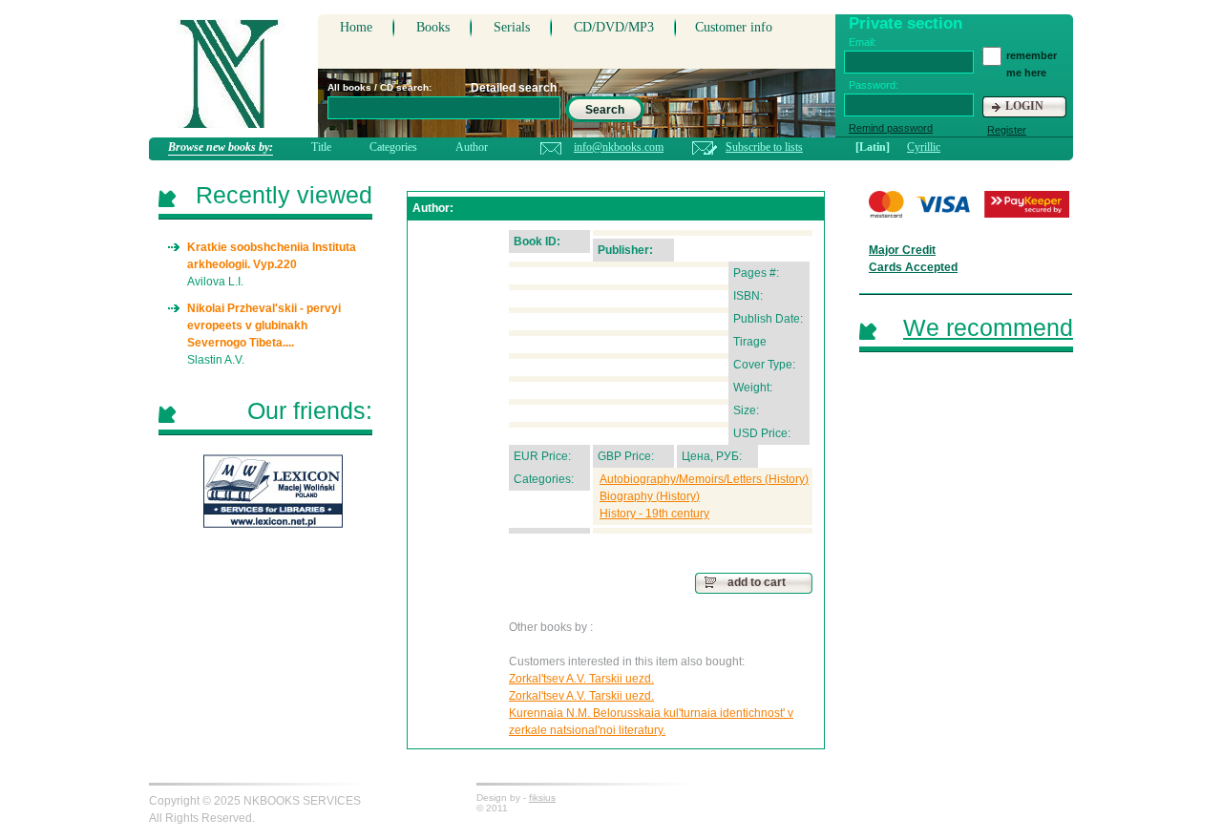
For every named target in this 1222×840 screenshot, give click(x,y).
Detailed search (514, 87)
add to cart (756, 582)
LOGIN (1024, 106)
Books (433, 27)
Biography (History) (650, 496)
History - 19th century (654, 513)
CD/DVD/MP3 (614, 27)
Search (604, 109)
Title (321, 147)
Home (356, 27)
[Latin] (872, 147)
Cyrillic (923, 147)
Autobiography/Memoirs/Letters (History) (704, 479)
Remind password (891, 128)
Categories (393, 147)
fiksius (542, 797)
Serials (512, 27)
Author (471, 147)
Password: (873, 85)
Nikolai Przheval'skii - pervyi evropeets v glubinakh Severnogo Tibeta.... (264, 325)
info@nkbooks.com (619, 147)
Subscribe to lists (764, 147)
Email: (862, 42)
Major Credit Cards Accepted (913, 258)
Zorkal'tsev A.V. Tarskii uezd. (581, 678)
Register (1006, 130)
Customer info (733, 27)
